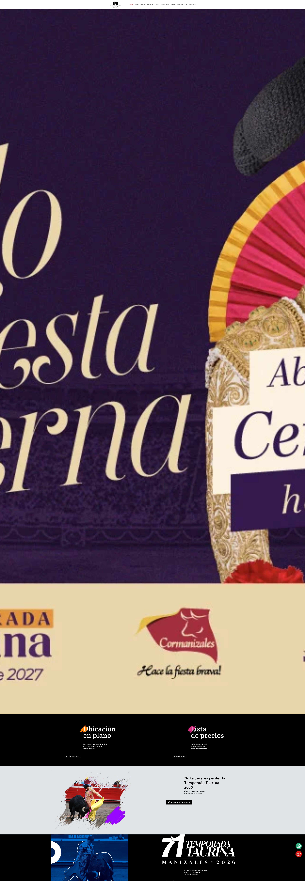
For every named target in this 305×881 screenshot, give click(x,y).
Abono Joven (165, 4)
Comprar (150, 4)
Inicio (131, 4)
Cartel (157, 4)
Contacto (192, 4)
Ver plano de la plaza (72, 756)
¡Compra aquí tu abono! (179, 802)
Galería (173, 4)
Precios (143, 4)
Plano (137, 4)
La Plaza (180, 4)
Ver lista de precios (179, 756)
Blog (186, 4)
